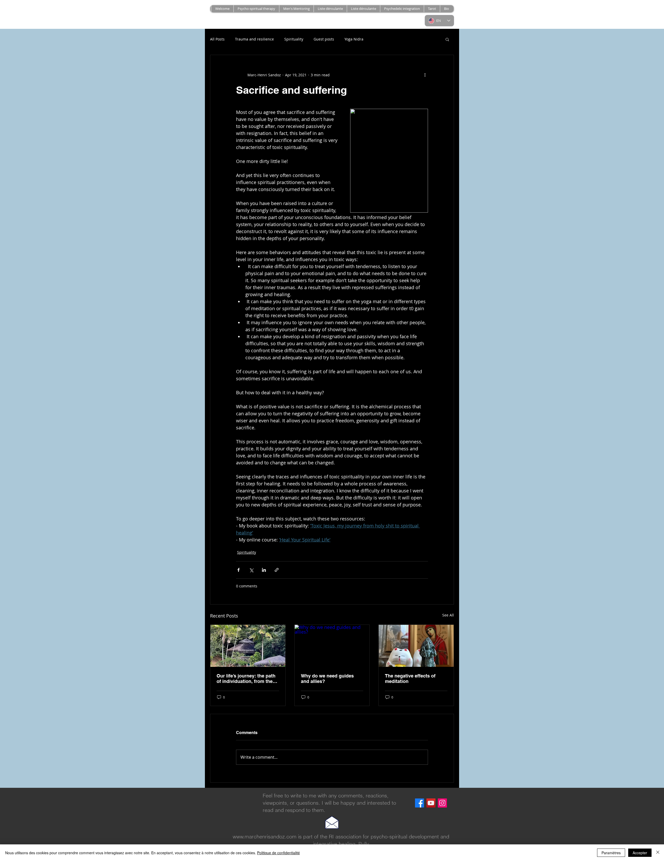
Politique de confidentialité (278, 852)
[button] (363, 8)
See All (448, 615)
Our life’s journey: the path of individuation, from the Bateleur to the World (246, 678)
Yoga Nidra (353, 39)
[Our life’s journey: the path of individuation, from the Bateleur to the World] (247, 646)
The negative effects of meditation (410, 678)
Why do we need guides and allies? (327, 678)
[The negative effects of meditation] (416, 646)
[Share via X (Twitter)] (251, 569)
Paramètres (611, 852)
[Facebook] (419, 803)
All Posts (217, 39)
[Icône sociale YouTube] (430, 803)
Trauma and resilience (254, 39)
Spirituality (293, 39)
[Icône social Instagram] (442, 803)
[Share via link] (276, 569)
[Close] (658, 853)
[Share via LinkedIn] (263, 569)
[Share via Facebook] (238, 569)
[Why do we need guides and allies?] (332, 646)
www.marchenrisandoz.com (264, 836)
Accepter (640, 852)
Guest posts (324, 39)
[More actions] (425, 75)
